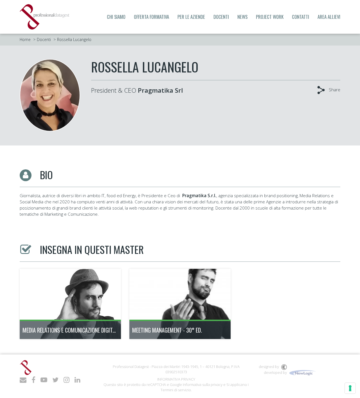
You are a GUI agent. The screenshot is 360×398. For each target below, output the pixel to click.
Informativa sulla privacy (202, 384)
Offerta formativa (151, 16)
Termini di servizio (176, 389)
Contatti (300, 16)
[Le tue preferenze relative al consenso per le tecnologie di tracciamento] (350, 388)
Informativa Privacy (176, 379)
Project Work (270, 16)
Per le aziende (191, 16)
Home (25, 39)
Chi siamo (116, 16)
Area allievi (329, 16)
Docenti (221, 16)
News (242, 16)
